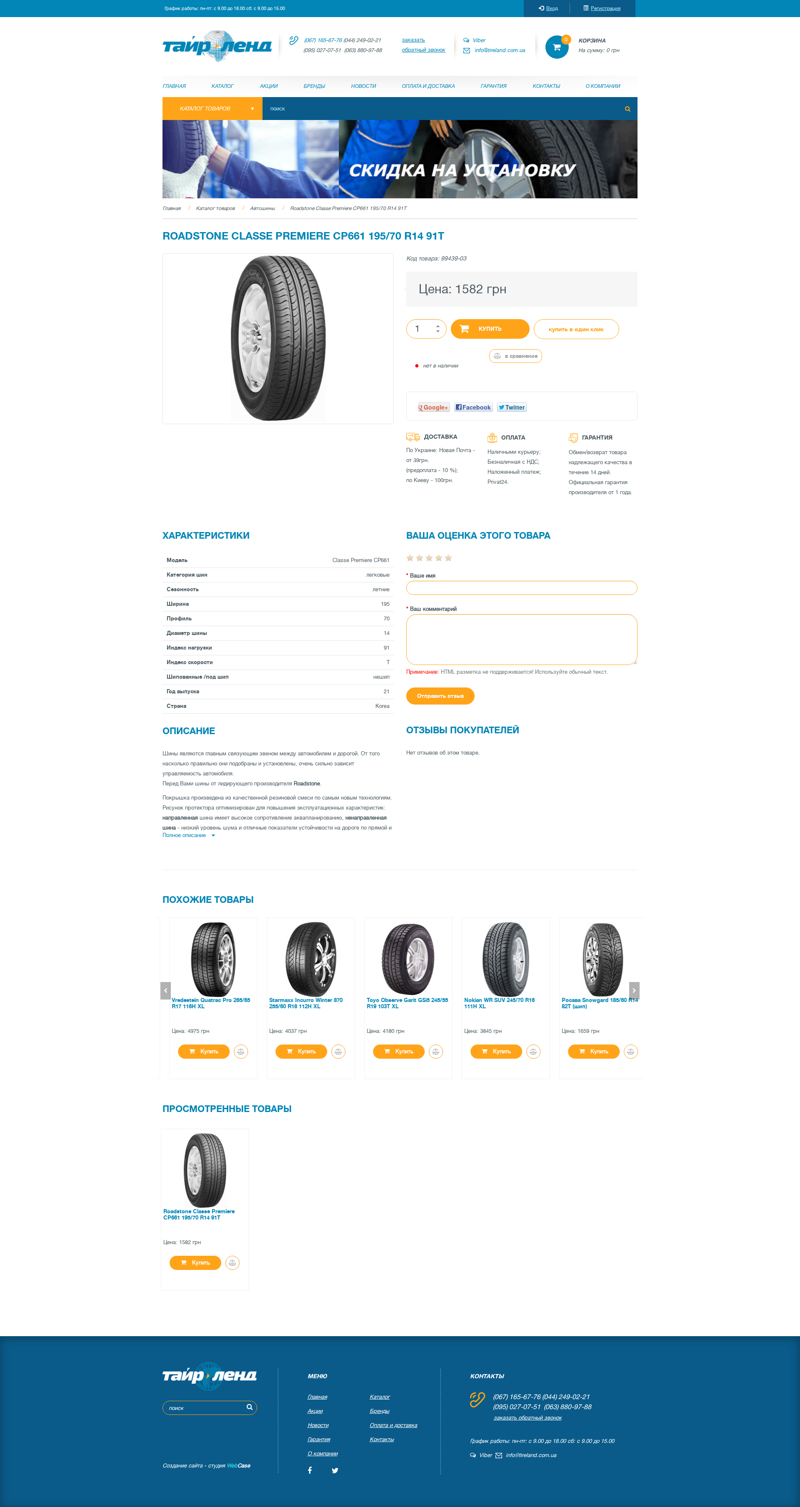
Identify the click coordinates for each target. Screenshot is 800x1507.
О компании (603, 86)
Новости (363, 86)
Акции (269, 86)
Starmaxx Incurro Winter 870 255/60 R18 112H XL (297, 1003)
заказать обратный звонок (423, 45)
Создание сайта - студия (206, 1465)
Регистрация (605, 8)
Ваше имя (422, 575)
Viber (477, 40)
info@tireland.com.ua (500, 50)
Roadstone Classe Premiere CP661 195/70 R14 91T (348, 208)
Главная (174, 86)
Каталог (223, 86)
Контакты (546, 86)
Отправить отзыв (440, 696)
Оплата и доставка (428, 86)
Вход (552, 8)
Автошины (262, 208)
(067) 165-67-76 (323, 40)
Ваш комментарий (433, 609)
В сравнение (520, 356)
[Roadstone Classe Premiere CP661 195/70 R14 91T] (278, 338)
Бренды (314, 86)
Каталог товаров (215, 208)
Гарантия (494, 86)
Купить (490, 329)
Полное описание (185, 835)
